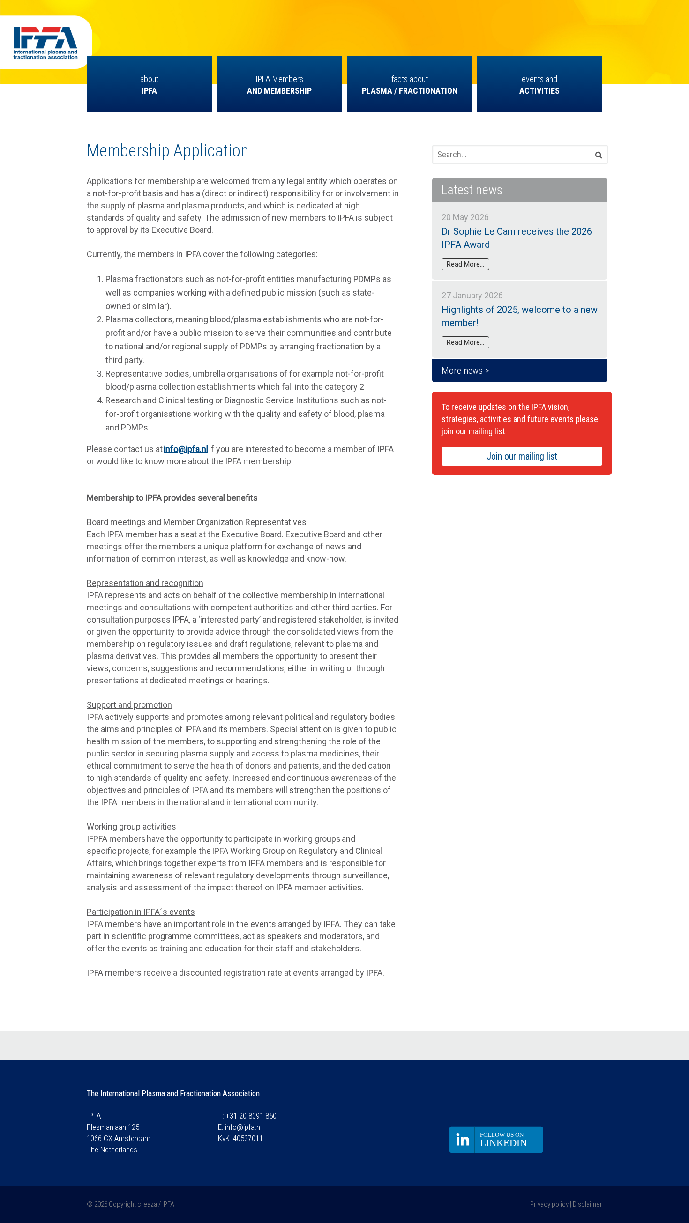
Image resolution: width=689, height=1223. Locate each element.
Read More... (465, 264)
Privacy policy (549, 1204)
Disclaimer (587, 1204)
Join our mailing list (522, 456)
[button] (596, 155)
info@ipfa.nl (243, 1127)
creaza (147, 1204)
